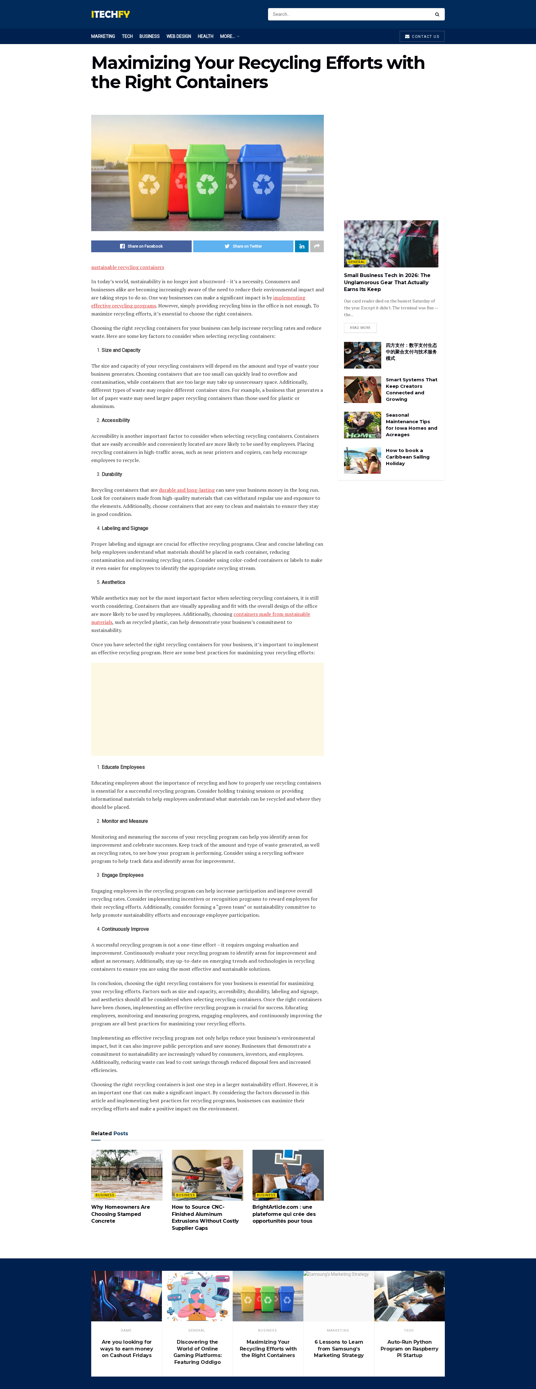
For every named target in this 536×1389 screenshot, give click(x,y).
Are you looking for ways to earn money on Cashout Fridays (126, 1348)
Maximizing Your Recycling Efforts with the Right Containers (268, 1348)
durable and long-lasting (187, 489)
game (126, 1331)
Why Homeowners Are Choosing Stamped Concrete (120, 1214)
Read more (360, 328)
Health (205, 36)
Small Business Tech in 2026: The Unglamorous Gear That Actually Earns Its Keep (387, 282)
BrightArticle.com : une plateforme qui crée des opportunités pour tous (284, 1214)
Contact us (425, 36)
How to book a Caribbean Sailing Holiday (408, 456)
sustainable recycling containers (127, 267)
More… (227, 36)
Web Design (179, 36)
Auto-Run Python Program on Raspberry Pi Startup (410, 1348)
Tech (127, 36)
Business (150, 36)
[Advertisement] (207, 709)
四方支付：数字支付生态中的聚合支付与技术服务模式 (411, 351)
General (356, 262)
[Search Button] (438, 14)
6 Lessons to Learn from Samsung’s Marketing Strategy (339, 1348)
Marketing (103, 36)
